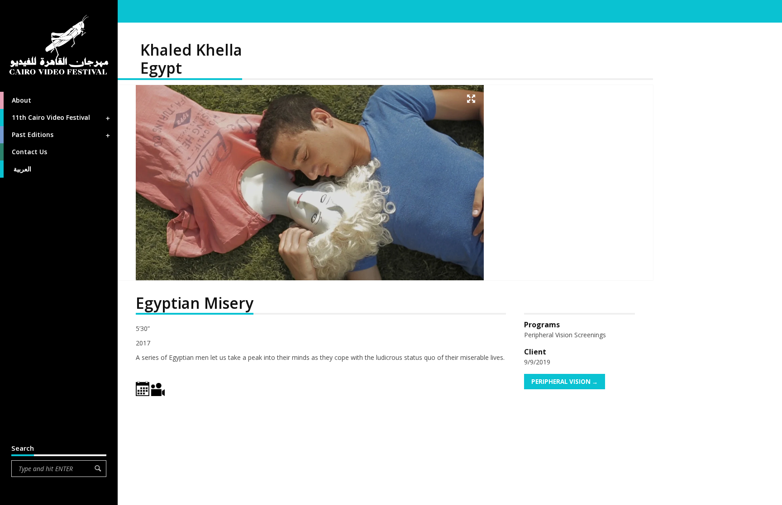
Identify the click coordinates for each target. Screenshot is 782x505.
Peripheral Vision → (564, 382)
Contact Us (29, 151)
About (21, 100)
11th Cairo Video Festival (51, 117)
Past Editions (32, 134)
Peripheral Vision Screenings (565, 334)
